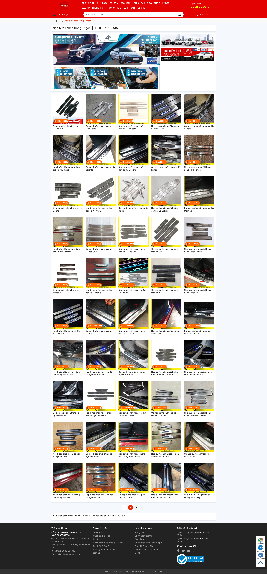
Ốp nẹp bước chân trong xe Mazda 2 (99, 332)
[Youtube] (188, 550)
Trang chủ (88, 3)
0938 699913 (200, 5)
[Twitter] (183, 550)
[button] (157, 60)
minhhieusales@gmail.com (70, 554)
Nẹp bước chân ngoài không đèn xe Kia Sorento (131, 168)
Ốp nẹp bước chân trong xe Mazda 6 (66, 291)
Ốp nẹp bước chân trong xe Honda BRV (66, 127)
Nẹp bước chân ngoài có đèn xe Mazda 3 (66, 332)
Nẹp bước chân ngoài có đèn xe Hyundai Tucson (99, 373)
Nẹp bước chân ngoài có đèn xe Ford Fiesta (165, 127)
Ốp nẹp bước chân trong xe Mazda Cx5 (164, 250)
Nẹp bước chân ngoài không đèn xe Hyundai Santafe (164, 373)
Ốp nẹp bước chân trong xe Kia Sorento (100, 168)
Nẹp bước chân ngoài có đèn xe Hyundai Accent (165, 455)
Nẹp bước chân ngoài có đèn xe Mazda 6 (132, 291)
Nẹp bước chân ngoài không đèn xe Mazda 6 (99, 291)
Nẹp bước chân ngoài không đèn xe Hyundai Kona (99, 414)
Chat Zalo (260, 551)
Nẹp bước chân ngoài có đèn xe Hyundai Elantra (66, 455)
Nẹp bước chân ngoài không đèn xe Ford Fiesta (131, 127)
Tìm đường (260, 543)
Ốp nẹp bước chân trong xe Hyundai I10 (197, 455)
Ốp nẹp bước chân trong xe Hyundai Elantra (164, 414)
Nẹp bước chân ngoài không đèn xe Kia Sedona (66, 168)
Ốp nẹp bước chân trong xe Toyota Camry (131, 496)
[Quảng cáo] (187, 55)
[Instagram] (193, 550)
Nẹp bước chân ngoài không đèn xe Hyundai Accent (131, 455)
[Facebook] (178, 550)
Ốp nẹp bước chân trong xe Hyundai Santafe (131, 373)
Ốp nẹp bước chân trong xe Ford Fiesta (99, 127)
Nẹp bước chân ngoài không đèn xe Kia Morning (66, 250)
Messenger (261, 558)
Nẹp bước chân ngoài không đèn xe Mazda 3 (197, 291)
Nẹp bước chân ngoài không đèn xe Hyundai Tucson (66, 373)
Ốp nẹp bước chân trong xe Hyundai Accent (99, 455)
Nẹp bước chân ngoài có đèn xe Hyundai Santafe (198, 373)
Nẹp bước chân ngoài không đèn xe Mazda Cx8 (131, 250)
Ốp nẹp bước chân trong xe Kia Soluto (133, 209)
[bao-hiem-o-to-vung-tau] (106, 62)
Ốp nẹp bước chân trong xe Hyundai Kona (66, 414)
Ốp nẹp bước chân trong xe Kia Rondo (166, 168)
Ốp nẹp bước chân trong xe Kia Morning (199, 209)
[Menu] (54, 14)
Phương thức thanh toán (120, 8)
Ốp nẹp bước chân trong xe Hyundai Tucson (197, 332)
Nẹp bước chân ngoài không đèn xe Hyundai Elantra (197, 414)
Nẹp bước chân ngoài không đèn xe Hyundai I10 (66, 496)
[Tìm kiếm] (179, 14)
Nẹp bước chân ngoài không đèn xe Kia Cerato (99, 209)
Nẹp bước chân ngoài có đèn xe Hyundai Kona (132, 414)
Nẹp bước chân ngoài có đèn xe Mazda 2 (165, 332)
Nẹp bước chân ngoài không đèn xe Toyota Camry (164, 496)
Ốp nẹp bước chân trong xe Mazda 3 (164, 291)
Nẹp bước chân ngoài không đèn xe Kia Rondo (197, 168)
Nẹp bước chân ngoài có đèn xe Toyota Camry (198, 496)
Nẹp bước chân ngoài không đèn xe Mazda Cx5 (197, 250)
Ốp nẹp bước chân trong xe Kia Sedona (199, 127)
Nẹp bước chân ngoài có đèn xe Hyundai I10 (99, 496)
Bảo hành (126, 3)
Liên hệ (141, 8)
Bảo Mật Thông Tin (92, 8)
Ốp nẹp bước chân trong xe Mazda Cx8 (99, 250)
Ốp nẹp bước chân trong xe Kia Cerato (68, 209)
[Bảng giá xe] (187, 40)
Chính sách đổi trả (107, 3)
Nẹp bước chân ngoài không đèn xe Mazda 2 (131, 332)
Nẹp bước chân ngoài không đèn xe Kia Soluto (164, 209)
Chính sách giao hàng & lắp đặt (151, 3)
